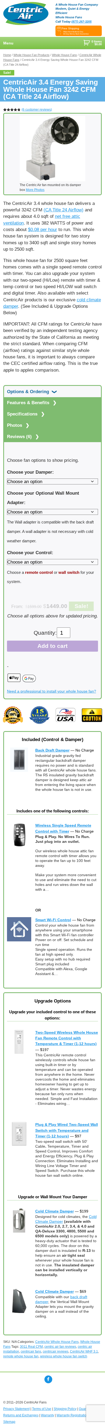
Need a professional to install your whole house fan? (51, 691)
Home (7, 55)
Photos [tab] (15, 425)
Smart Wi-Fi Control (53, 920)
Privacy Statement (16, 1409)
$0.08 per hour (42, 229)
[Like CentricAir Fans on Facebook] (48, 1379)
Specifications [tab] (23, 414)
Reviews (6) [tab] (20, 436)
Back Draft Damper (52, 750)
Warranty (47, 1415)
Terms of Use (41, 1409)
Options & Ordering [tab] (28, 391)
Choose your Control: (30, 552)
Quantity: (45, 632)
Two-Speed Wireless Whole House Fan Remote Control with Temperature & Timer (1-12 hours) (66, 1038)
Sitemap (9, 1422)
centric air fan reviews (60, 1347)
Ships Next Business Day (73, 32)
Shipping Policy (65, 1409)
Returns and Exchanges (20, 1415)
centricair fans (31, 1351)
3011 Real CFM (31, 1347)
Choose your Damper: (30, 472)
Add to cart (52, 646)
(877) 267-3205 (81, 21)
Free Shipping (70, 28)
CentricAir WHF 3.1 (84, 1351)
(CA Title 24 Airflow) (63, 209)
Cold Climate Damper (54, 1211)
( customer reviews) (37, 109)
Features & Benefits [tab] (29, 402)
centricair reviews (55, 1351)
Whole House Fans (64, 55)
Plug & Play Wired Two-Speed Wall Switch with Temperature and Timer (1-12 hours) (66, 1130)
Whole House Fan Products (31, 55)
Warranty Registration (72, 1415)
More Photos (35, 190)
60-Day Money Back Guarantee (76, 34)
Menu (8, 43)
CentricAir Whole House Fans (57, 1342)
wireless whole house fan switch (63, 1356)
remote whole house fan (20, 1356)
